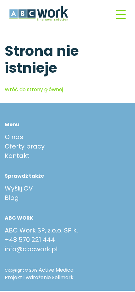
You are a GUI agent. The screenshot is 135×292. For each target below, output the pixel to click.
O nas (14, 137)
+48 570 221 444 (30, 239)
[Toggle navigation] (121, 14)
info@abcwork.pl (31, 249)
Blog (12, 197)
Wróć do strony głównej (34, 89)
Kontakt (17, 155)
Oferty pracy (25, 146)
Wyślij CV (19, 188)
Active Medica (56, 270)
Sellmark (62, 277)
